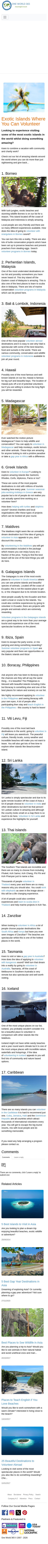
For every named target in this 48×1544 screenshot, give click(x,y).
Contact (37, 1499)
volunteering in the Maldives (18, 545)
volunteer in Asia (9, 537)
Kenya (21, 931)
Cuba (9, 1115)
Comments (6, 1157)
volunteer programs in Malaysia (30, 289)
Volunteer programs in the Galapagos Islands (23, 617)
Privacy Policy (28, 1495)
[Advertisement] (24, 46)
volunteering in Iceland (15, 1055)
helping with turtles (21, 506)
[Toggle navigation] (4, 17)
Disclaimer (17, 1495)
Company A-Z (13, 1499)
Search (37, 1495)
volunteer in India (32, 804)
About (10, 1495)
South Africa (7, 931)
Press (30, 1499)
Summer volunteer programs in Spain (19, 648)
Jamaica (17, 1115)
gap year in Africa (19, 456)
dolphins (39, 506)
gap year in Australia (33, 956)
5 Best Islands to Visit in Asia (18, 1224)
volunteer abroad (34, 341)
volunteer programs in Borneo (16, 251)
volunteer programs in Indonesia (17, 356)
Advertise (23, 1499)
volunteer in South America (24, 579)
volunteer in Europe (19, 472)
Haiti (24, 1115)
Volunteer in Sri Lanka (29, 816)
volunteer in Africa (27, 925)
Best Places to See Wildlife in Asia (21, 1342)
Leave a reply (19, 1157)
